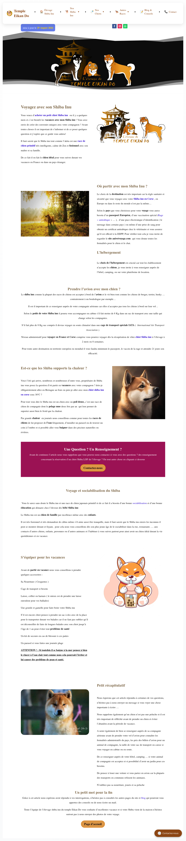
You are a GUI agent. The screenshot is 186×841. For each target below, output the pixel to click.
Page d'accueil (93, 824)
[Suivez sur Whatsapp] (125, 26)
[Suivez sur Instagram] (120, 26)
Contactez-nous (93, 468)
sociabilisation (140, 503)
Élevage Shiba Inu (47, 11)
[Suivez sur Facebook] (114, 26)
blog (143, 797)
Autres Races (122, 11)
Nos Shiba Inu (72, 12)
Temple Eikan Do (18, 13)
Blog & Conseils (146, 11)
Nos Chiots (97, 11)
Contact (170, 12)
